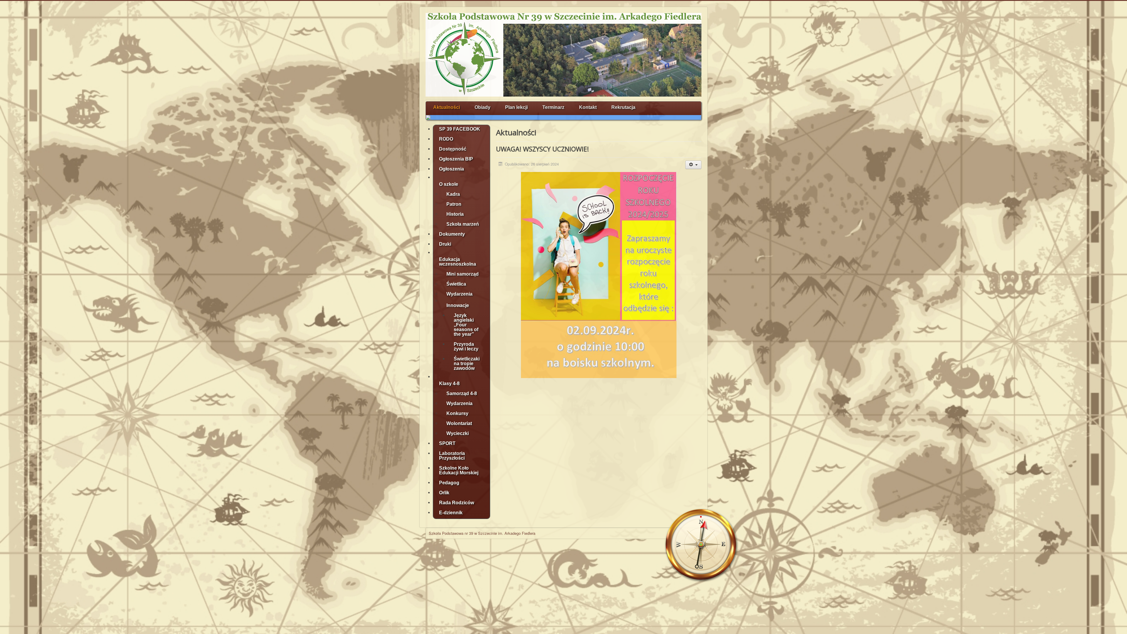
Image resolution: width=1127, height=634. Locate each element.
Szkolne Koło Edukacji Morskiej (458, 470)
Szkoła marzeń (462, 224)
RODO (446, 138)
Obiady (482, 107)
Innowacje (457, 305)
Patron (453, 204)
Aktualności (446, 107)
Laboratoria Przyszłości (452, 456)
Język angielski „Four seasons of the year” (466, 325)
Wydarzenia (459, 293)
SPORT (447, 443)
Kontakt (588, 107)
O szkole (448, 184)
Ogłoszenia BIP (456, 158)
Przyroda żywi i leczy (466, 346)
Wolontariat (459, 423)
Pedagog (449, 482)
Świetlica (456, 283)
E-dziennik (451, 512)
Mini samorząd (462, 274)
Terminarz (553, 107)
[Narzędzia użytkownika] (693, 165)
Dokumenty (452, 234)
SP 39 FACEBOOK (459, 129)
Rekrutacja (623, 107)
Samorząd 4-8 (461, 393)
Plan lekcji (516, 107)
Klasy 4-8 (449, 383)
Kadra (453, 194)
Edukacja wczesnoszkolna (457, 262)
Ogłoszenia (451, 168)
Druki (445, 244)
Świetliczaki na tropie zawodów (467, 363)
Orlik (444, 492)
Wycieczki (457, 433)
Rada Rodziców (456, 502)
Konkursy (457, 413)
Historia (455, 214)
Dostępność (452, 148)
